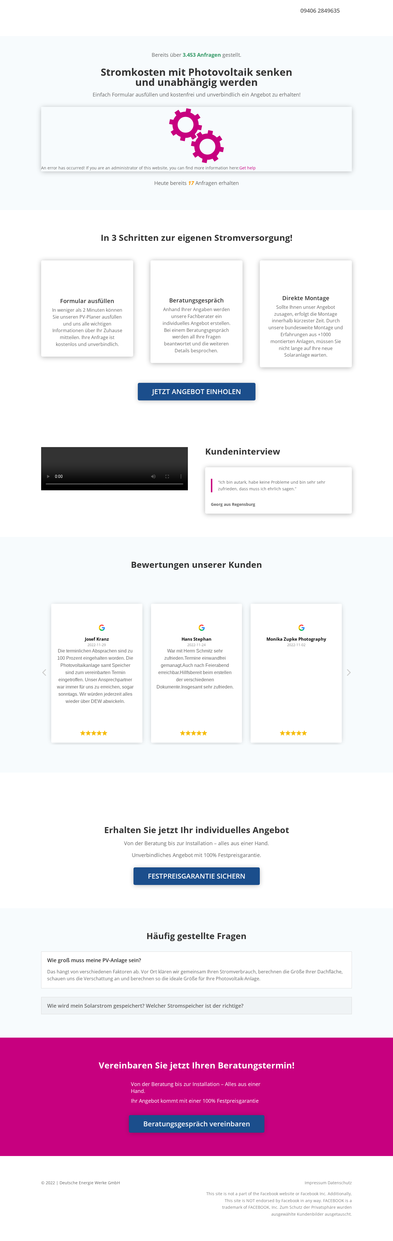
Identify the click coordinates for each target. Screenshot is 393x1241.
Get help (247, 168)
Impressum (316, 1182)
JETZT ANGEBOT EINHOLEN (196, 391)
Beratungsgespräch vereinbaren (196, 1123)
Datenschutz (340, 1182)
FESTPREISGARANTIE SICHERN (196, 876)
